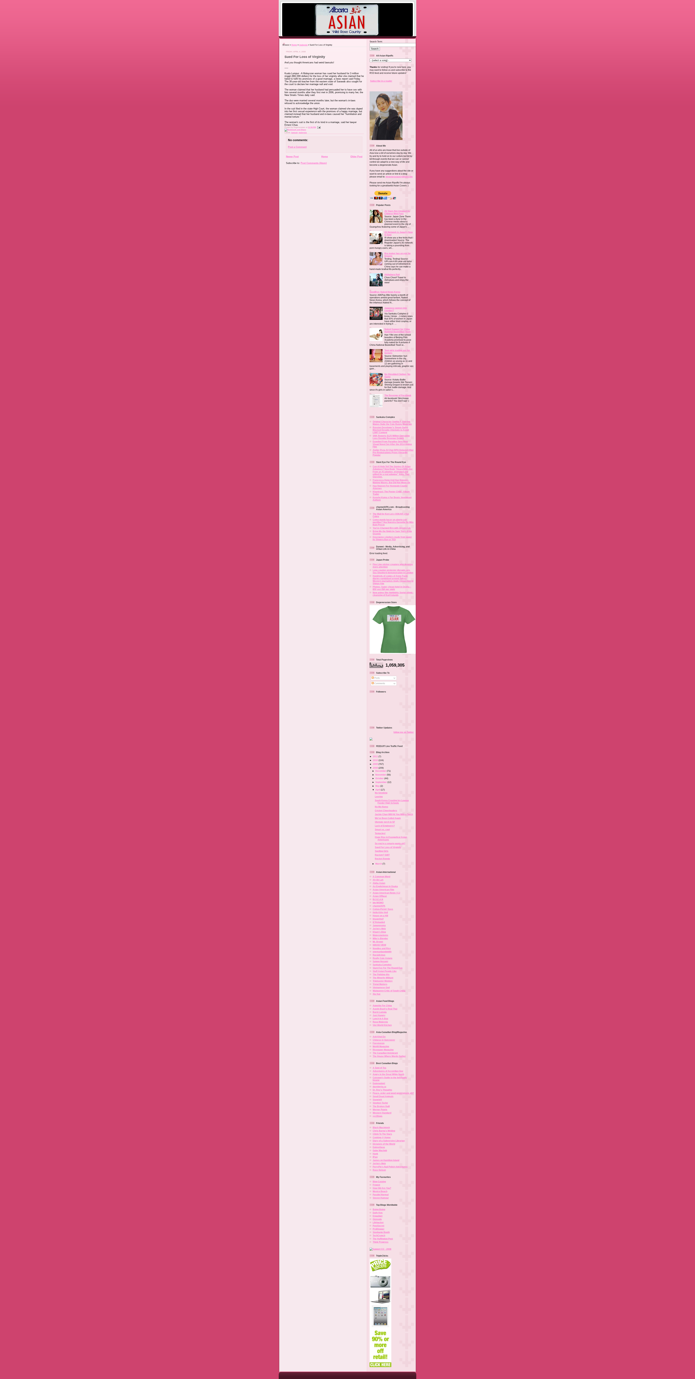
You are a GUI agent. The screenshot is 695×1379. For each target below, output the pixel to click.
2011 (375, 756)
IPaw (375, 1157)
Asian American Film (383, 889)
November (381, 775)
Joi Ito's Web (379, 928)
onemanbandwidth (382, 951)
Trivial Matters (380, 984)
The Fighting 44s (381, 974)
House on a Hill (380, 915)
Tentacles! (380, 833)
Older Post (356, 156)
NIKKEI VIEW (379, 945)
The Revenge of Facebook (397, 395)
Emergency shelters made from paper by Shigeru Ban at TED (392, 538)
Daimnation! (379, 1083)
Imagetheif (378, 919)
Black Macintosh (381, 1127)
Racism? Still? (382, 855)
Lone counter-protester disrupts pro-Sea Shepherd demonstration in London (393, 571)
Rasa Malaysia (380, 1022)
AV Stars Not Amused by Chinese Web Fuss (397, 212)
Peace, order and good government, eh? (393, 1093)
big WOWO (378, 902)
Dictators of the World (384, 1144)
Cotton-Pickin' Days (383, 909)
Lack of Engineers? (385, 826)
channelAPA (379, 906)
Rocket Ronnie (382, 858)
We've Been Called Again (388, 818)
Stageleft (377, 1099)
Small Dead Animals (383, 1096)
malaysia (303, 45)
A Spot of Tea (379, 1068)
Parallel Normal (381, 1194)
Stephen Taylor (380, 1103)
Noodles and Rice (382, 948)
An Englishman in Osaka (385, 886)
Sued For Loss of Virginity (305, 57)
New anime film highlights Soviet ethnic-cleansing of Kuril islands (393, 593)
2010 (375, 760)
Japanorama (379, 925)
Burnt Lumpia (380, 1012)
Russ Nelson (379, 1170)
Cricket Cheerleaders (386, 810)
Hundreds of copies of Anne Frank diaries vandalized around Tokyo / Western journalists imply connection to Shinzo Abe (393, 580)
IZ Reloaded (379, 922)
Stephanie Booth (381, 1232)
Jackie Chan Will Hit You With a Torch (394, 814)
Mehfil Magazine (381, 1046)
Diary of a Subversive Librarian (389, 1140)
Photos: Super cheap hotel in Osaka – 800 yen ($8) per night (392, 588)
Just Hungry (379, 1015)
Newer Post (292, 156)
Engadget (377, 1216)
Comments (379, 683)
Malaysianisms (380, 935)
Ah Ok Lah (378, 880)
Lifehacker (378, 1222)
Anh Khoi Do (379, 1036)
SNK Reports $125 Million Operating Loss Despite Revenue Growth (391, 437)
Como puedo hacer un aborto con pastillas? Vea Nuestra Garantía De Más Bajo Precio (393, 522)
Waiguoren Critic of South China (389, 991)
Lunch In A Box (380, 1018)
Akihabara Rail (392, 274)
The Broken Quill (381, 1106)
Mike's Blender (380, 938)
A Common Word (381, 876)
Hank (375, 1154)
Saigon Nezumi (380, 961)
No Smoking (381, 793)
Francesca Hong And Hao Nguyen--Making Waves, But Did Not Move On (391, 481)
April (378, 790)
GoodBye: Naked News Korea (385, 292)
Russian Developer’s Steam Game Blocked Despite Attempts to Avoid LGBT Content (391, 430)
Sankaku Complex (382, 964)
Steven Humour (381, 1198)
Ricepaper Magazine (383, 1049)
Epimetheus (379, 1147)
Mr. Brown (378, 941)
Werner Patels (380, 1109)
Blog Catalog (379, 1181)
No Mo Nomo (381, 807)
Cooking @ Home (382, 1137)
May (377, 786)
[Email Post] (318, 127)
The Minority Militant (383, 977)
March (378, 864)
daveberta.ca (379, 1086)
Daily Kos (378, 1212)
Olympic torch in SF (385, 822)
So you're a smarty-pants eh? (390, 843)
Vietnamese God (381, 987)
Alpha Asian (379, 883)
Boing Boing (379, 1209)
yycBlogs (377, 1116)
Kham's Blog (379, 932)
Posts (377, 678)
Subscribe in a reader (381, 81)
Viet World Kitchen (382, 1025)
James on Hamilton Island (386, 1160)
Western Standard (382, 1113)
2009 (375, 764)
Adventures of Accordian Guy (388, 1071)
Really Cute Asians (382, 958)
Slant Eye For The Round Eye (388, 968)
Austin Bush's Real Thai (385, 1009)
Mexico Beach (380, 1191)
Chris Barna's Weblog (384, 1131)
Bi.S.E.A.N (378, 899)
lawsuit (294, 133)
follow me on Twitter (403, 732)
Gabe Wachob (380, 1150)
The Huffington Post (383, 1239)
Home (294, 45)
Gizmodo (377, 1219)
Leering (379, 796)
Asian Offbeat (380, 896)
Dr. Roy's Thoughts (382, 1090)
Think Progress (380, 1242)
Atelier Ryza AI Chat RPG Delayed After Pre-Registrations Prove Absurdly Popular (393, 452)
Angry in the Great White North (388, 1074)
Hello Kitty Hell (380, 912)
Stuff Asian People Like (385, 971)
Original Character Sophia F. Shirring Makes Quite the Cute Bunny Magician (392, 422)
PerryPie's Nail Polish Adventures (390, 1167)
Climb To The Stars (382, 1134)
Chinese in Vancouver (384, 1040)
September (381, 782)
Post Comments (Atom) (314, 163)
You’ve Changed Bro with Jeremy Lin (391, 528)
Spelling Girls (381, 851)
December (381, 771)
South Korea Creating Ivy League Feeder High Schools (392, 801)
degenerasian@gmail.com (399, 176)
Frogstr (376, 1185)
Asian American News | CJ (386, 893)
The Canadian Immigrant (385, 1053)
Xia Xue (376, 994)
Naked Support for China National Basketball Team (397, 330)
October (379, 778)
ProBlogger (378, 1229)
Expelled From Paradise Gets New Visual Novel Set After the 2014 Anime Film (392, 444)
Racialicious (379, 955)
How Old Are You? (382, 1188)
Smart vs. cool (382, 829)
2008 (375, 768)
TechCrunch (379, 1235)
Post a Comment (297, 147)
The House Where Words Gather (389, 1056)
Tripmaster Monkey (383, 981)
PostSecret (378, 1226)
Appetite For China (382, 1005)
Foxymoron (378, 1043)
